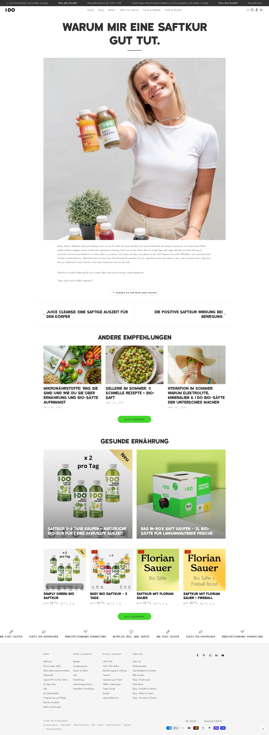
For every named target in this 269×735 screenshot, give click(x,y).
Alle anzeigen (134, 419)
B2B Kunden (138, 675)
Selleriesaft (48, 675)
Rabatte (76, 661)
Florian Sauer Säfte (52, 666)
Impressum (127, 725)
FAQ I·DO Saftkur (111, 666)
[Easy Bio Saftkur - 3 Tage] (111, 570)
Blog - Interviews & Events (145, 697)
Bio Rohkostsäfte (51, 693)
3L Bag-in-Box (49, 684)
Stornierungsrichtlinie (53, 729)
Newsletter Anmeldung (83, 688)
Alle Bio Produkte (51, 702)
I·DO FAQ (107, 661)
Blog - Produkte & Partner (144, 688)
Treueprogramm (80, 666)
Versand (106, 675)
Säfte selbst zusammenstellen (56, 670)
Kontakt (106, 693)
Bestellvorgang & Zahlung (115, 670)
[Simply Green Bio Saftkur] (64, 570)
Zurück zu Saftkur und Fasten (136, 292)
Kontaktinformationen (113, 725)
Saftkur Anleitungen (52, 707)
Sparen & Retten (80, 670)
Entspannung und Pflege (54, 697)
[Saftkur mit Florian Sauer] (158, 570)
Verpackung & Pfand (112, 679)
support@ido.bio (110, 697)
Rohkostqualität (139, 666)
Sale (45, 688)
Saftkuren (47, 661)
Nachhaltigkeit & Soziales (144, 670)
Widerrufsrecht (65, 725)
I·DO (52, 721)
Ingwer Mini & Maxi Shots (55, 679)
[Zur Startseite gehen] (11, 9)
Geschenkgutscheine (82, 684)
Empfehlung (78, 679)
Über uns (137, 661)
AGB (93, 725)
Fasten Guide (109, 688)
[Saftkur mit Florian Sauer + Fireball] (204, 570)
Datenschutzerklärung (81, 725)
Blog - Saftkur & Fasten (143, 693)
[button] (252, 10)
